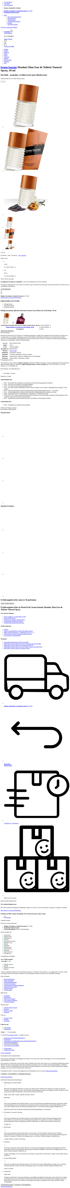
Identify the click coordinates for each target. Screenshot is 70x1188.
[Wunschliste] (5, 42)
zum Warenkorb (8, 5)
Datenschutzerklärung (51, 1071)
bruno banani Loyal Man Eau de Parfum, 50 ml (20, 327)
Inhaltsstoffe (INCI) (7, 360)
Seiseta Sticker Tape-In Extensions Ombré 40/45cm (18, 634)
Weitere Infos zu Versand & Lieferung (11, 297)
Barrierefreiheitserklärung (11, 1042)
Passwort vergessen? (9, 998)
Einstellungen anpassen (24, 1074)
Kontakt (10, 23)
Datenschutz (7, 1039)
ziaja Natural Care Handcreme (12, 635)
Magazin (6, 1009)
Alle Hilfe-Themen (13, 24)
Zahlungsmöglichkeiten (14, 21)
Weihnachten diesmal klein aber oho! (14, 622)
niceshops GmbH (13, 1035)
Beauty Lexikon (8, 1010)
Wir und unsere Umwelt (10, 1007)
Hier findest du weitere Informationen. (11, 910)
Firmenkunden (8, 990)
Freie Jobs (7, 1021)
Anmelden (7, 995)
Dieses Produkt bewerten (7, 603)
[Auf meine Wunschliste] (1, 291)
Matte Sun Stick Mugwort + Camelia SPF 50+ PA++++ (19, 632)
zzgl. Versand (22, 255)
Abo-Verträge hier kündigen (11, 1045)
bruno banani (9, 67)
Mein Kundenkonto (9, 979)
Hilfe (5, 15)
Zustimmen (4, 1074)
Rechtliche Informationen (9, 409)
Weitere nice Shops (9, 1050)
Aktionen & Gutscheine (10, 987)
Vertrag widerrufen (6, 1053)
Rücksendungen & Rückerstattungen (14, 985)
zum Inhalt (7, 3)
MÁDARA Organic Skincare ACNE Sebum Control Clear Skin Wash (23, 647)
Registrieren (7, 997)
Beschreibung (6, 332)
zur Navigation (8, 2)
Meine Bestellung (9, 980)
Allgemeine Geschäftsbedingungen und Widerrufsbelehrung (20, 1041)
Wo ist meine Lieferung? (10, 1000)
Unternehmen (7, 1048)
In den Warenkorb (5, 289)
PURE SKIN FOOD (9, 618)
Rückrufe (6, 1012)
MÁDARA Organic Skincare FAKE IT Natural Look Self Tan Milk (22, 643)
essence (6, 629)
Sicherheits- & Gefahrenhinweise (11, 369)
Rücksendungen (12, 18)
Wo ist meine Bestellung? (14, 17)
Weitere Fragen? (8, 988)
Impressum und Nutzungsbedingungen (14, 1038)
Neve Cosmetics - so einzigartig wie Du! (15, 616)
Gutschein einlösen (9, 1002)
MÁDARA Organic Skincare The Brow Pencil (17, 648)
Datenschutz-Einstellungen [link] (11, 1044)
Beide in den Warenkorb (7, 331)
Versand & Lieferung (9, 984)
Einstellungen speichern (7, 1185)
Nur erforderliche (13, 1074)
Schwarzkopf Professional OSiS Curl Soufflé (16, 642)
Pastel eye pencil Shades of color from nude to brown (18, 631)
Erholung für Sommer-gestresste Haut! (14, 619)
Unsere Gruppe (8, 1018)
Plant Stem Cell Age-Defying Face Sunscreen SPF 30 (18, 645)
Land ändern (12, 1032)
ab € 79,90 (18, 11)
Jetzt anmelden (8, 33)
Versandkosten (11, 20)
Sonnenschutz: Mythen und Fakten (13, 621)
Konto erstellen (8, 39)
